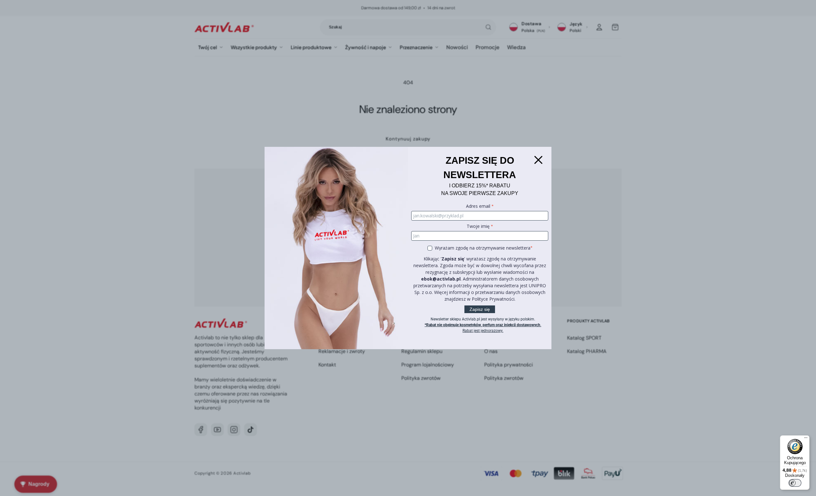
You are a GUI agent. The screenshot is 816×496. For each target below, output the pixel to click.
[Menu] (806, 439)
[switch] (795, 483)
